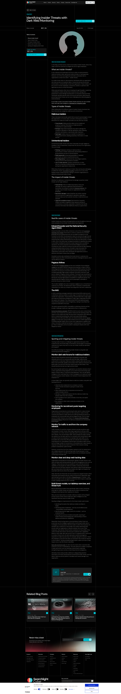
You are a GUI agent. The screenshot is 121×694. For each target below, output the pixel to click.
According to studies (68, 170)
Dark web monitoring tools (58, 545)
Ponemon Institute (79, 188)
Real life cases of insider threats (34, 43)
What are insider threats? (33, 38)
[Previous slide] (89, 594)
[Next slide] (93, 594)
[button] (49, 2)
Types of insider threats (32, 40)
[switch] (48, 689)
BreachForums (76, 477)
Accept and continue (91, 685)
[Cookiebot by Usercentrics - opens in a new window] (27, 692)
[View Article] (38, 610)
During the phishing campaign (59, 311)
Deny (92, 691)
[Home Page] (31, 2)
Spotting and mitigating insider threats (36, 45)
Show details (71, 689)
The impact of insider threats (34, 42)
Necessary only (91, 688)
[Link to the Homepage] (37, 680)
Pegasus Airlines (64, 265)
